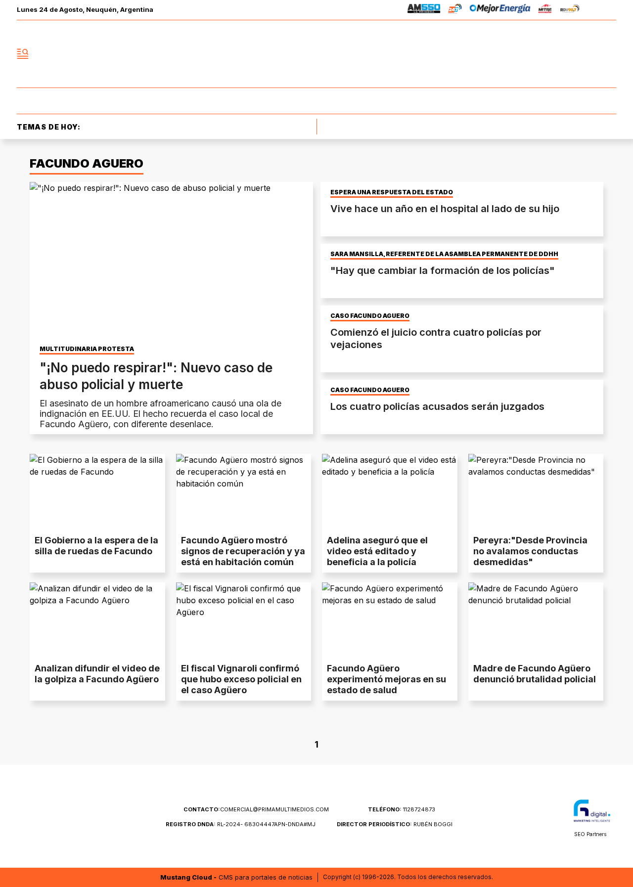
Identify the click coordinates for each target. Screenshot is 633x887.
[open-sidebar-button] (23, 54)
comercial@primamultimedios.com (256, 809)
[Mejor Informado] (316, 54)
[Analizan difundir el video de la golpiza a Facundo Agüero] (97, 620)
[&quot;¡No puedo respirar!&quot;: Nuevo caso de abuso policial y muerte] (171, 261)
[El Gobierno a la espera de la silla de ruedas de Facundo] (97, 492)
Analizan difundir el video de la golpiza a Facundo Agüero (97, 673)
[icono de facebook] (543, 54)
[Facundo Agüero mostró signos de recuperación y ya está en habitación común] (244, 492)
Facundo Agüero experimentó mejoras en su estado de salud (386, 679)
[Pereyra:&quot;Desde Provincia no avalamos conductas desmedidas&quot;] (536, 492)
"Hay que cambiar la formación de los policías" (442, 270)
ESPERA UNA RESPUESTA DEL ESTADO (391, 192)
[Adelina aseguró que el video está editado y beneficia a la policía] (389, 492)
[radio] (424, 10)
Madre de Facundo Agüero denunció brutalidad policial (534, 673)
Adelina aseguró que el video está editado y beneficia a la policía (377, 551)
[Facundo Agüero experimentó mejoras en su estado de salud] (389, 620)
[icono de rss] (608, 54)
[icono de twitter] (565, 54)
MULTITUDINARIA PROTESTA (87, 349)
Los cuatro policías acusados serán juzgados (437, 406)
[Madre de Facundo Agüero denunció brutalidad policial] (536, 620)
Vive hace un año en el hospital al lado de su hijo (444, 209)
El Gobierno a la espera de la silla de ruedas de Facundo (96, 545)
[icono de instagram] (586, 54)
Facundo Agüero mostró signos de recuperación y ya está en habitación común (243, 551)
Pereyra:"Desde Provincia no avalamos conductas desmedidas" (530, 551)
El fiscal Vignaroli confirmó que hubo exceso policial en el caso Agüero (241, 679)
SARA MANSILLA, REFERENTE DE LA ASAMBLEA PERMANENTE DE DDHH (444, 254)
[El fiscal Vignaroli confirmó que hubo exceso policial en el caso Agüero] (244, 620)
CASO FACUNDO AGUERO (369, 316)
